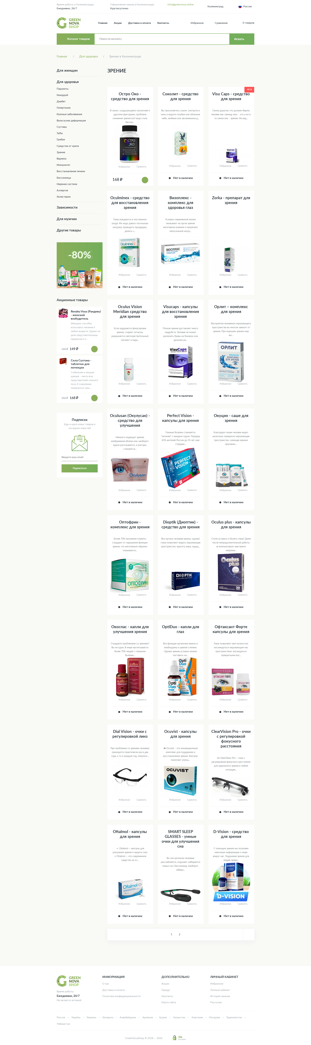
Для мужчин (67, 219)
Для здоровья (68, 82)
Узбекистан (63, 1024)
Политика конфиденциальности (121, 996)
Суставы (62, 127)
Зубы (60, 133)
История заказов (220, 996)
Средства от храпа (68, 146)
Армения (147, 1017)
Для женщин (67, 70)
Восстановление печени (71, 171)
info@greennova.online (180, 4)
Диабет (61, 101)
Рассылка (216, 1002)
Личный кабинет (220, 990)
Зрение (61, 152)
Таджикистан (234, 1017)
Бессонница (64, 177)
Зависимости (67, 207)
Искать (239, 39)
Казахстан (179, 1017)
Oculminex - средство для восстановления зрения (130, 203)
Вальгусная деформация (71, 120)
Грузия (163, 1017)
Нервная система (67, 184)
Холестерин (64, 196)
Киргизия (197, 1017)
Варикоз (61, 158)
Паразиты (63, 89)
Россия (61, 1017)
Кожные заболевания (69, 114)
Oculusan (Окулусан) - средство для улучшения (130, 421)
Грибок (61, 139)
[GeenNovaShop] (69, 23)
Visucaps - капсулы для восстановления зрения (180, 312)
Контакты (163, 23)
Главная (102, 23)
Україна (75, 1017)
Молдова (214, 1017)
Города (165, 990)
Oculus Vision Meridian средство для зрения (130, 312)
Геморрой (62, 95)
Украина (91, 1017)
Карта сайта (168, 1002)
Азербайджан (128, 1017)
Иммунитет (63, 165)
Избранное (216, 983)
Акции (118, 23)
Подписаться (79, 468)
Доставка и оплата (139, 23)
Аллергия (62, 190)
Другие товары (69, 230)
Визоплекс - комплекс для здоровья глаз (180, 203)
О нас (105, 983)
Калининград (215, 6)
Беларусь (108, 1017)
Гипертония (63, 107)
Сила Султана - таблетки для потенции (81, 364)
